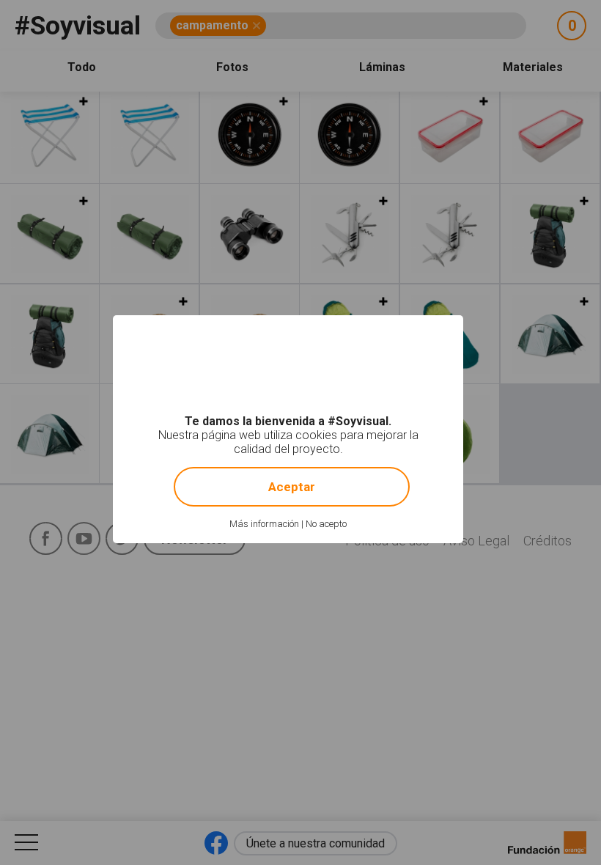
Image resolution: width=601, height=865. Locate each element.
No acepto (326, 523)
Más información (264, 523)
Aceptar (291, 486)
